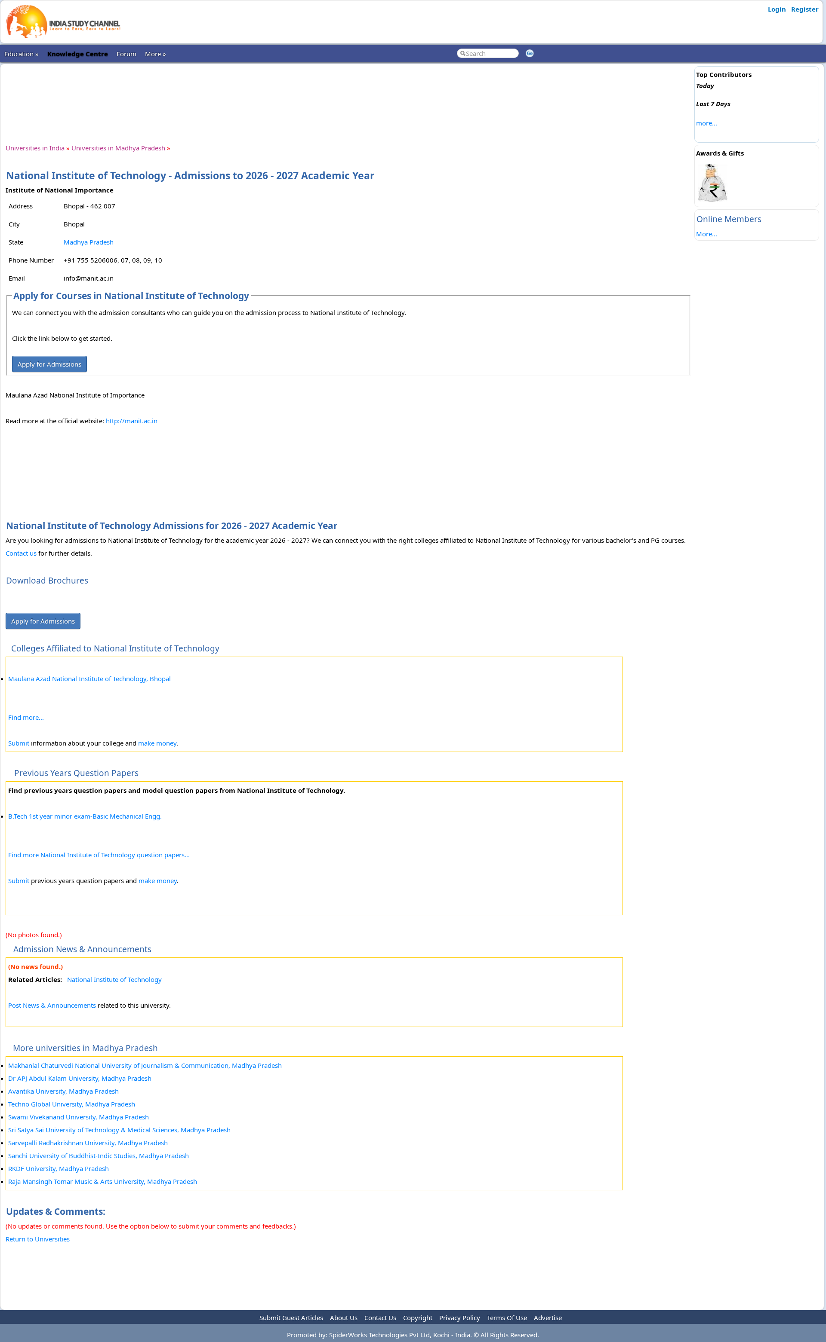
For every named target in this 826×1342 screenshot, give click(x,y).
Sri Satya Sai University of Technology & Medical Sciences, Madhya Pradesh (119, 1129)
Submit (18, 743)
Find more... (26, 717)
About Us (344, 1317)
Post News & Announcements (52, 1005)
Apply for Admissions (49, 364)
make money (157, 743)
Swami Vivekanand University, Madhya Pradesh (78, 1117)
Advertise (548, 1317)
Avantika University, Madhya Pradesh (63, 1091)
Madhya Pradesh (89, 242)
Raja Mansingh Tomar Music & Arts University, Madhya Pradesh (102, 1181)
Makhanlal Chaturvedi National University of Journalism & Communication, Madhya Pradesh (145, 1065)
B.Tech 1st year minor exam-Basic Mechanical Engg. (85, 816)
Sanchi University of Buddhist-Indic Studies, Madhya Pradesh (98, 1155)
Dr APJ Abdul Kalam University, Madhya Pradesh (79, 1078)
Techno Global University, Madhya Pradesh (71, 1104)
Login (777, 9)
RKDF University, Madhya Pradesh (58, 1168)
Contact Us (380, 1317)
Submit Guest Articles (291, 1317)
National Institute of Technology (114, 979)
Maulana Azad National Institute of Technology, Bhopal (89, 678)
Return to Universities (38, 1239)
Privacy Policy (459, 1317)
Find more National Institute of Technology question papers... (99, 854)
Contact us (21, 553)
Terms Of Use (507, 1317)
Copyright (417, 1317)
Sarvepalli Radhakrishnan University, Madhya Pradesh (88, 1142)
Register (805, 9)
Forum (126, 53)
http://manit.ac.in (131, 420)
